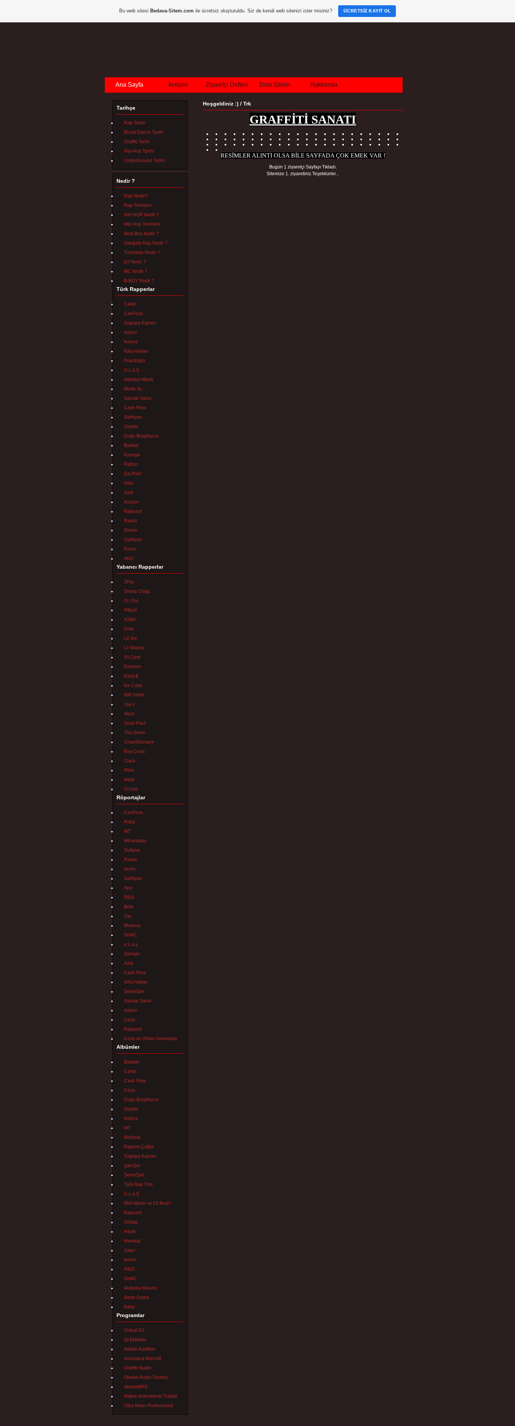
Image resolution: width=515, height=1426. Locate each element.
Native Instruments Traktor (151, 1396)
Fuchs (130, 549)
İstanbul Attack (138, 379)
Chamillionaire (139, 742)
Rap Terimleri (138, 205)
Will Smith (134, 695)
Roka (129, 822)
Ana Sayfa (129, 84)
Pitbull (130, 610)
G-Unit (130, 789)
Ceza (129, 1019)
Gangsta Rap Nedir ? (145, 243)
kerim (129, 869)
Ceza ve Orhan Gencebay (150, 1038)
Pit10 (129, 897)
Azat (128, 492)
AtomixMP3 (135, 1386)
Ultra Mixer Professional (148, 1405)
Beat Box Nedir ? (141, 233)
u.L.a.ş (131, 944)
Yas (128, 916)
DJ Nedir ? (135, 262)
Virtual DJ (134, 1330)
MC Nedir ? (135, 271)
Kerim (130, 1259)
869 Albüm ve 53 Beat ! (147, 1203)
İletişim (178, 84)
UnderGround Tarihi (144, 160)
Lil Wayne (134, 647)
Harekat (132, 1241)
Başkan (131, 1062)
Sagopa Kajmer (140, 323)
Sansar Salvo (138, 398)
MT (127, 831)
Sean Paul (135, 723)
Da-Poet (132, 473)
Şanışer (132, 953)
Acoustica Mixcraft (142, 1358)
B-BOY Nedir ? (139, 280)
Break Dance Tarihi (143, 132)
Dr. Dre (131, 600)
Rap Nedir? (136, 196)
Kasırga (132, 454)
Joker (129, 1250)
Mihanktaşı (135, 840)
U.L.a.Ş (131, 370)
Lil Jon (131, 638)
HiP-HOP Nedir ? (141, 214)
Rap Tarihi (134, 122)
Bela (128, 906)
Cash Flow (135, 407)
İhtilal (129, 1307)
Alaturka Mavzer (140, 1288)
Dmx (128, 629)
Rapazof (132, 1029)
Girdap (131, 1222)
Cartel (130, 304)
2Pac (129, 581)
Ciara (129, 760)
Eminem (132, 666)
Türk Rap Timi (138, 1184)
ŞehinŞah (134, 991)
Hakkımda (323, 84)
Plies (129, 770)
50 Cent (132, 657)
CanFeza (133, 313)
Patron (131, 464)
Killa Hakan (136, 351)
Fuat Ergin (134, 360)
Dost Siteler (275, 84)
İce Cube (133, 685)
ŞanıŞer (132, 1165)
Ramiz (130, 520)
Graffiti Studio (138, 1368)
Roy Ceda (134, 751)
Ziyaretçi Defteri (226, 84)
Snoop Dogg (137, 591)
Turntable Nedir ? (142, 252)
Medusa (132, 925)
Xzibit (129, 619)
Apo (128, 887)
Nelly (129, 779)
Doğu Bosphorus (141, 436)
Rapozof (132, 511)
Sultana (132, 850)
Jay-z (129, 704)
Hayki (130, 1231)
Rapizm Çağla (138, 1146)
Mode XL (133, 389)
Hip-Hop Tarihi (139, 151)
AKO (128, 558)
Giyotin (131, 426)
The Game (135, 732)
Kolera (131, 341)
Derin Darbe (136, 1297)
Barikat (131, 445)
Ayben (130, 332)
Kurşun (131, 502)
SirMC (130, 935)
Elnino (130, 530)
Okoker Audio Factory (146, 1377)
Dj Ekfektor (135, 1339)
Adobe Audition (139, 1349)
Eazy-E (131, 676)
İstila (128, 483)
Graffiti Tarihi (137, 141)
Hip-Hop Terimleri (142, 224)
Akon (129, 713)
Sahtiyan (133, 417)
